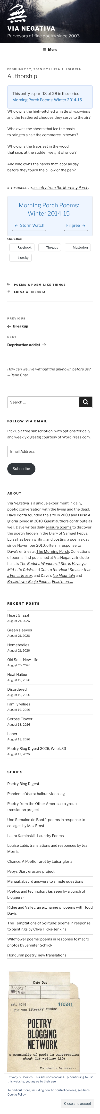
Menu (52, 49)
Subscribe (21, 469)
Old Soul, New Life (22, 660)
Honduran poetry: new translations (37, 955)
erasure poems (59, 527)
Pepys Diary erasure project (31, 871)
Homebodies (18, 645)
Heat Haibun (17, 674)
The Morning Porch (52, 551)
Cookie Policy (17, 1094)
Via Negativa (31, 28)
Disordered (17, 689)
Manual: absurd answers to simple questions (45, 881)
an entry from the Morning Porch (60, 187)
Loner (12, 734)
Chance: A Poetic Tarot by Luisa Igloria (39, 861)
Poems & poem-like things (40, 284)
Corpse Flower (20, 719)
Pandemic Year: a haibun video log (36, 794)
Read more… (62, 581)
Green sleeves (19, 630)
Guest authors (56, 521)
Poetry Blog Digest (23, 784)
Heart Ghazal (18, 615)
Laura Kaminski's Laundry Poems (35, 836)
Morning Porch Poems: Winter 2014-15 (47, 100)
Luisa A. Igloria (65, 69)
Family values (18, 704)
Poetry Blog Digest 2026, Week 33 (36, 748)
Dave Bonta (17, 515)
